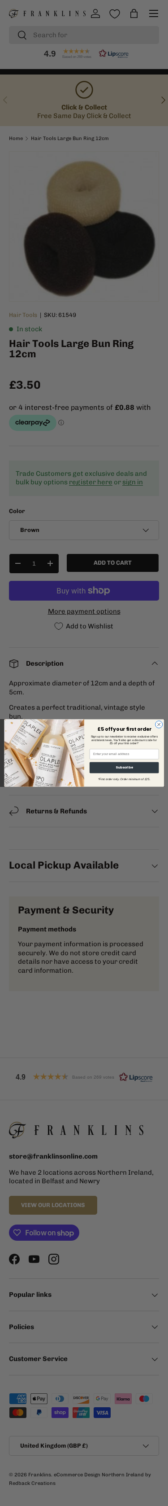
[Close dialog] (158, 724)
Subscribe (123, 767)
